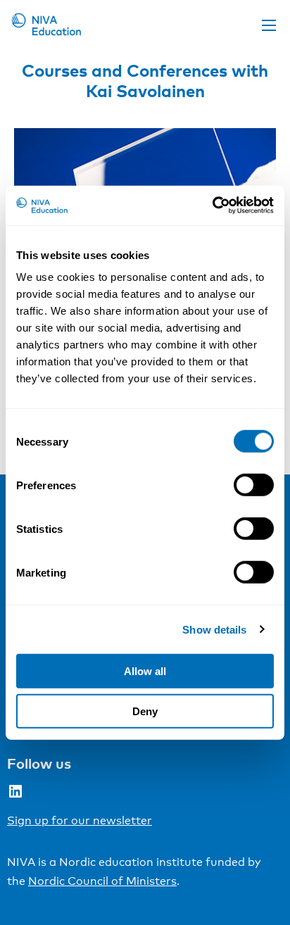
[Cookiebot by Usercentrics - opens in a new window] (212, 205)
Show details (214, 629)
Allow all (145, 671)
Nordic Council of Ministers (102, 881)
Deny (145, 711)
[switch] (254, 485)
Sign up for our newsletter (79, 820)
